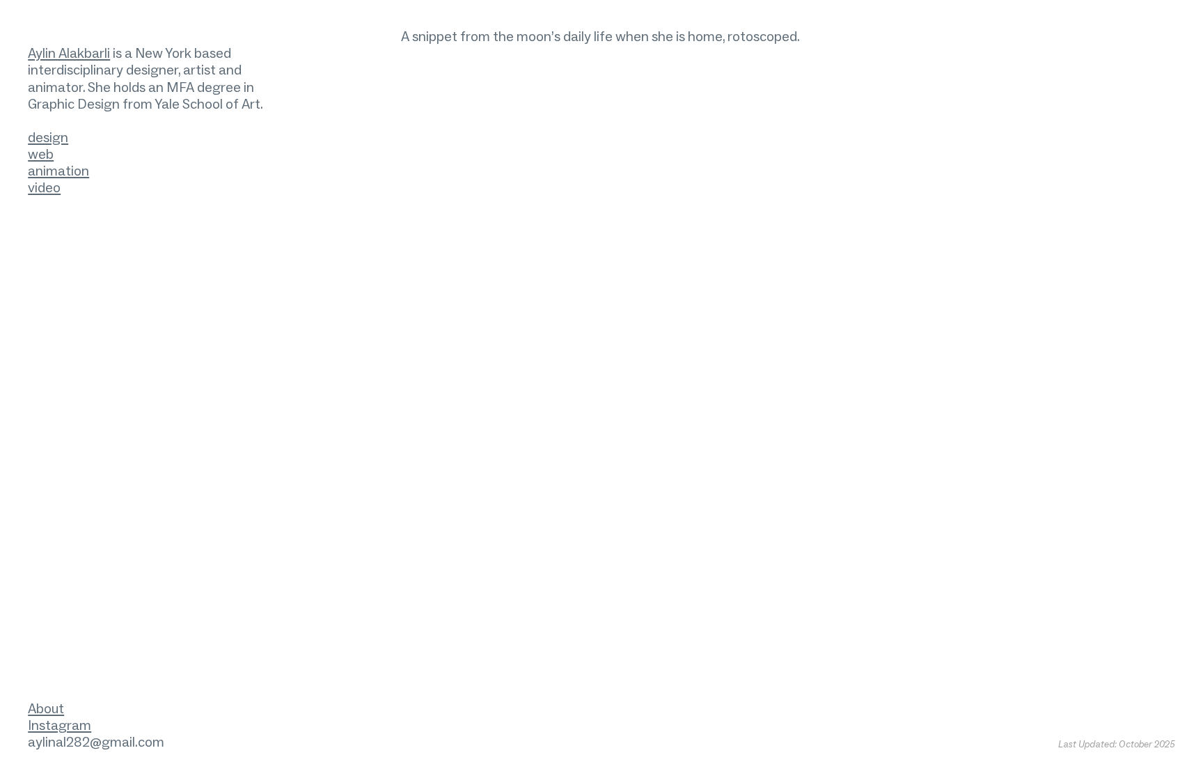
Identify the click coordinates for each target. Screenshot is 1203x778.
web (41, 154)
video (44, 187)
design (48, 137)
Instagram (59, 725)
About (46, 708)
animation (58, 171)
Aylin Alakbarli (69, 53)
